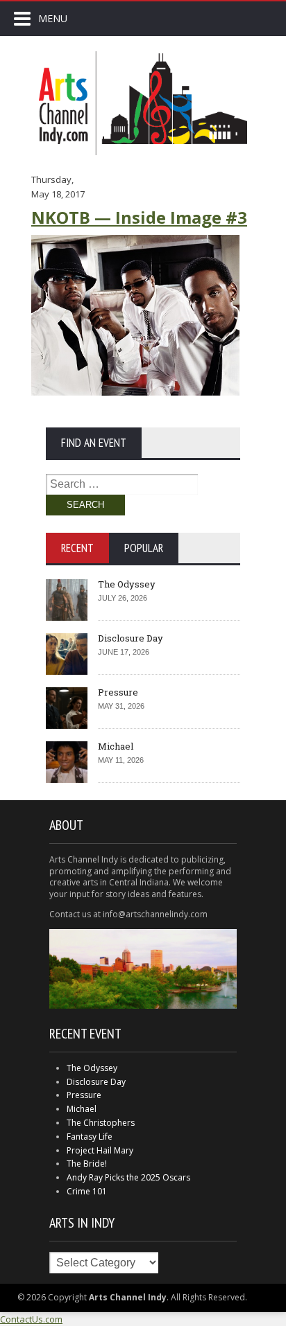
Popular (143, 548)
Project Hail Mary (100, 1150)
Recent (77, 548)
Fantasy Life (89, 1136)
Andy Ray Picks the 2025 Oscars (128, 1177)
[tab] (77, 548)
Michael (115, 746)
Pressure (118, 692)
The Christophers (101, 1123)
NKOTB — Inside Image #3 (139, 217)
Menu (52, 18)
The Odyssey (126, 584)
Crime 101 (87, 1191)
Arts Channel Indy (143, 103)
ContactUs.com (31, 1319)
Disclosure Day (130, 638)
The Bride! (87, 1163)
